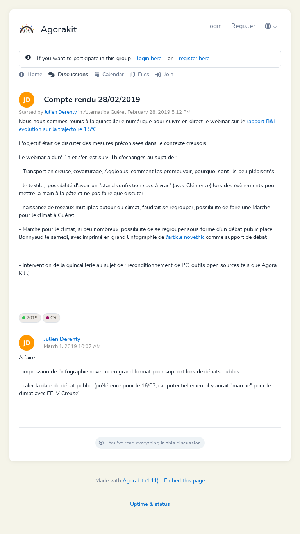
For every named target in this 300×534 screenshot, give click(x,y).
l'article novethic (185, 237)
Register (243, 26)
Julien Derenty (61, 112)
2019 (31, 317)
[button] (270, 26)
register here (194, 58)
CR (53, 317)
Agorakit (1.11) (141, 481)
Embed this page (184, 481)
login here (149, 58)
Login (214, 26)
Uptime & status (150, 504)
